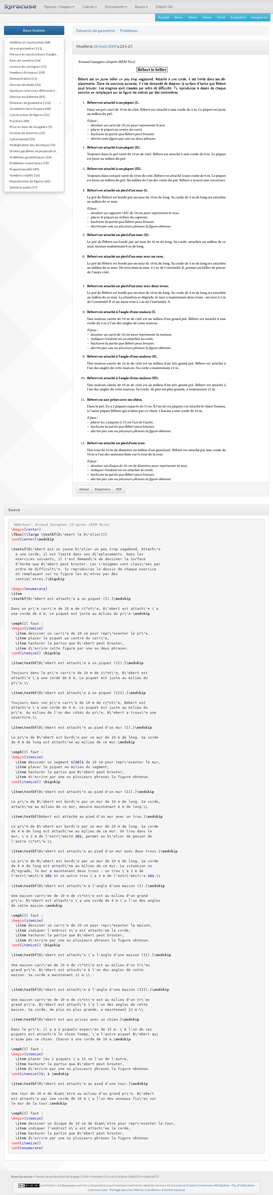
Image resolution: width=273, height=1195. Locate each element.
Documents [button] (115, 6)
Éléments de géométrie (95, 30)
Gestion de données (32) (27, 133)
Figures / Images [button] (58, 6)
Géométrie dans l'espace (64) (30, 108)
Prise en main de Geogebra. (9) (31, 127)
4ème (207, 17)
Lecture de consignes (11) (28, 66)
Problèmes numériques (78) (29, 163)
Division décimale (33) (25, 84)
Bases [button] (140, 6)
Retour (84, 489)
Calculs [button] (88, 6)
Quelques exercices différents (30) (35, 90)
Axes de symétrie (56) (25, 60)
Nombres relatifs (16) (25, 175)
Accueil (163, 17)
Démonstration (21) (23, 78)
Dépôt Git (164, 6)
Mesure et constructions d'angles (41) (37, 54)
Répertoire (102, 489)
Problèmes (129, 30)
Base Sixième (34, 30)
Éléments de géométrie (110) (30, 103)
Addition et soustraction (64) (30, 42)
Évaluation (238, 17)
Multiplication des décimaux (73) (32, 145)
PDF (119, 489)
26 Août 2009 (105, 46)
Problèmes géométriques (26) (30, 157)
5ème (192, 17)
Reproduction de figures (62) (30, 181)
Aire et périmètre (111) (26, 48)
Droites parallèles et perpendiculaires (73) (37, 151)
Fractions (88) (19, 121)
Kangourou (259, 17)
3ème (221, 17)
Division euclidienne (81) (27, 96)
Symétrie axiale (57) (23, 187)
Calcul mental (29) (22, 139)
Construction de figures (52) (30, 115)
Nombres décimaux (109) (27, 72)
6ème (178, 17)
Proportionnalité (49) (24, 169)
